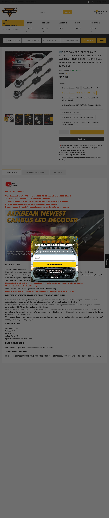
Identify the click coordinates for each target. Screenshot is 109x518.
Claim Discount (54, 264)
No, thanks (54, 277)
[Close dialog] (76, 239)
